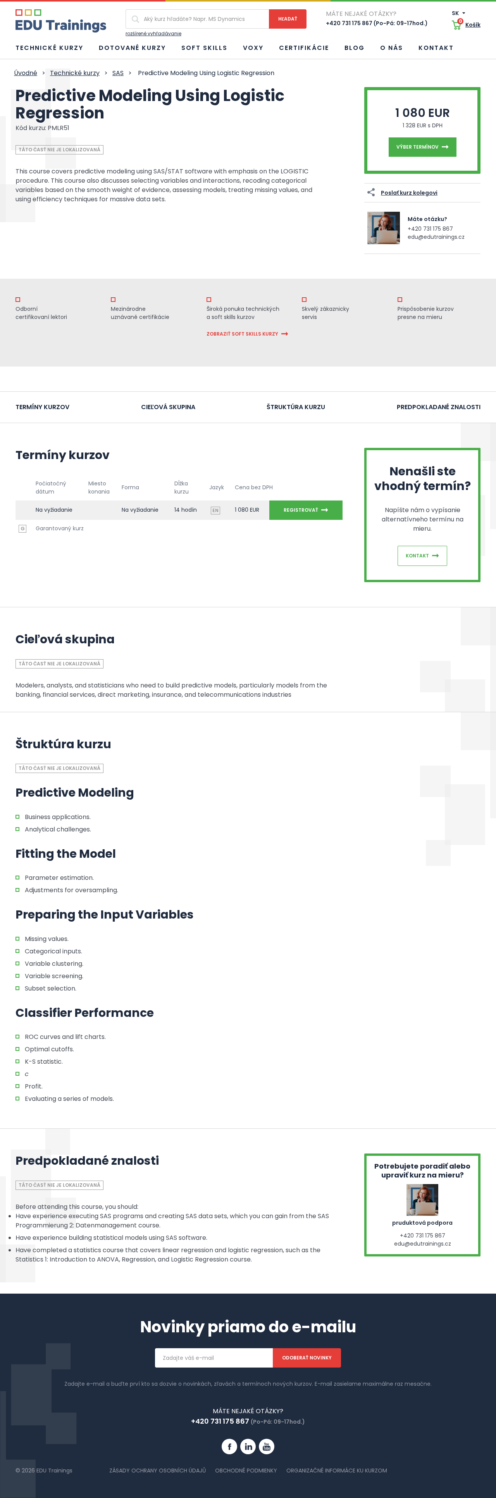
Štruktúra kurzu (296, 407)
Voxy (253, 47)
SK (456, 13)
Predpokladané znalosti (438, 407)
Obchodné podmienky (246, 1470)
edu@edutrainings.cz (436, 237)
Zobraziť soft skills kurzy (242, 334)
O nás (391, 47)
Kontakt (436, 47)
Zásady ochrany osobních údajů (157, 1470)
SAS (118, 73)
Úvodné (25, 73)
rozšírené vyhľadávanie (153, 33)
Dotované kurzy (132, 47)
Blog (354, 47)
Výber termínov (417, 147)
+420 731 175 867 (430, 229)
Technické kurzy (49, 47)
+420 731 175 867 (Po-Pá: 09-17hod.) (377, 23)
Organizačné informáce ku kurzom (336, 1470)
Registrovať (301, 510)
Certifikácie (304, 47)
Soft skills (204, 47)
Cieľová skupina (168, 407)
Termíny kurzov (42, 407)
